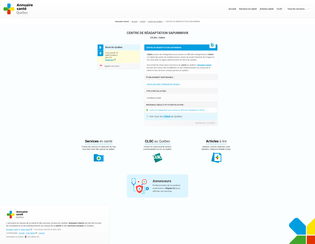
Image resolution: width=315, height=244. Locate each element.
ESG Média (30, 233)
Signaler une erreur (111, 66)
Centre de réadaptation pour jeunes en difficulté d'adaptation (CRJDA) (177, 110)
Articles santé (267, 8)
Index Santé (25, 229)
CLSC (279, 8)
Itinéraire (109, 60)
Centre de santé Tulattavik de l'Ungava (163, 84)
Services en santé (248, 8)
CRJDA (142, 21)
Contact (42, 233)
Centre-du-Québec (155, 21)
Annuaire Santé (12, 229)
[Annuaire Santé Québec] (17, 214)
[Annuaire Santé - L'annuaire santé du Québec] (18, 8)
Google (22, 233)
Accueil (232, 8)
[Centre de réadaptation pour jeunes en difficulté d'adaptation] (212, 45)
